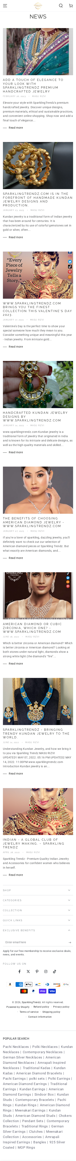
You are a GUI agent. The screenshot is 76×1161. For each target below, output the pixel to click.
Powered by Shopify (17, 1007)
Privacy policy (61, 1006)
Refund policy (41, 1006)
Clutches (36, 1132)
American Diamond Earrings (25, 1084)
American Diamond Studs (35, 1116)
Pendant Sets (32, 1121)
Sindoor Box (44, 1094)
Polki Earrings (59, 1078)
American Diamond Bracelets (39, 1073)
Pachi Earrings (14, 1078)
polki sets (37, 1078)
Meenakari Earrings (30, 1110)
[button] (61, 5)
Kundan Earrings (32, 1089)
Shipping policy (51, 1012)
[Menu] (5, 5)
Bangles (39, 1142)
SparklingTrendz (31, 1002)
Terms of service (29, 1012)
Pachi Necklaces (16, 1047)
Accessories (32, 1137)
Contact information (40, 1016)
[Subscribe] (71, 942)
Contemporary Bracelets (34, 1100)
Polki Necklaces (45, 1047)
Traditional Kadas (36, 1068)
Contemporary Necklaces (43, 1052)
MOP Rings (26, 1147)
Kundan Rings (25, 1105)
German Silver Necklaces (22, 1057)
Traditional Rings (34, 1126)
